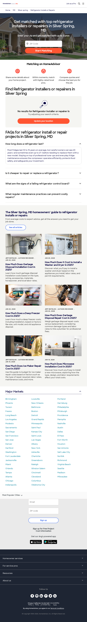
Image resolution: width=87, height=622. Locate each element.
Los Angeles (11, 419)
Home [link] (7, 10)
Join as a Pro (71, 4)
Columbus (36, 481)
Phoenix (9, 403)
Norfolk (60, 456)
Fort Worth (62, 440)
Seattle (60, 468)
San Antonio (63, 448)
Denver (8, 444)
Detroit (34, 415)
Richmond (62, 460)
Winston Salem (38, 468)
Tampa (8, 472)
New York (35, 448)
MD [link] (14, 10)
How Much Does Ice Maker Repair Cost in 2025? (23, 367)
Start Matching (43, 50)
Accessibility (55, 604)
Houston (61, 444)
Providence (62, 415)
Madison (61, 472)
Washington (10, 452)
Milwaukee (62, 477)
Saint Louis (36, 436)
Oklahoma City (38, 485)
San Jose (9, 440)
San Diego (10, 432)
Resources (7, 573)
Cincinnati (36, 472)
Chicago (9, 481)
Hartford (9, 448)
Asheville (35, 452)
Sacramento (11, 427)
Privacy (30, 604)
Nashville (61, 423)
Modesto (9, 423)
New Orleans (37, 403)
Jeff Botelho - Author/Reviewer (19, 258)
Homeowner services (13, 558)
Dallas (60, 432)
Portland (61, 399)
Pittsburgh (62, 411)
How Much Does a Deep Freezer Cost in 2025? (22, 314)
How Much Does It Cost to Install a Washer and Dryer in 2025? (63, 263)
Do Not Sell (45, 604)
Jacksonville (11, 460)
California (37, 604)
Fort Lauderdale (13, 456)
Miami (8, 464)
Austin (60, 427)
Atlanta (8, 477)
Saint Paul (35, 427)
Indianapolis (10, 485)
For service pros (10, 566)
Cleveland (36, 477)
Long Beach (10, 415)
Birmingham (11, 399)
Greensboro (37, 460)
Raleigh (34, 464)
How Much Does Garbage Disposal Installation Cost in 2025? (20, 267)
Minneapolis (36, 423)
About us (7, 580)
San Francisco (11, 436)
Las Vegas (36, 440)
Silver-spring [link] (23, 10)
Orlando (9, 468)
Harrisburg (62, 403)
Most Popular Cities (11, 495)
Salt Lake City (63, 452)
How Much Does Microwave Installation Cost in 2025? (59, 365)
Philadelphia (63, 407)
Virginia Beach (64, 464)
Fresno (8, 411)
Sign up (43, 520)
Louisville (35, 399)
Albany (34, 444)
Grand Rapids (37, 419)
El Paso (60, 436)
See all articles (15, 227)
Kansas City (36, 432)
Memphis (61, 419)
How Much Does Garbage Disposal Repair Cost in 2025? (61, 316)
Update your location (43, 121)
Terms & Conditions (57, 608)
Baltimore (35, 407)
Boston (34, 411)
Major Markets (14, 391)
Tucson (8, 407)
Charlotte (35, 456)
